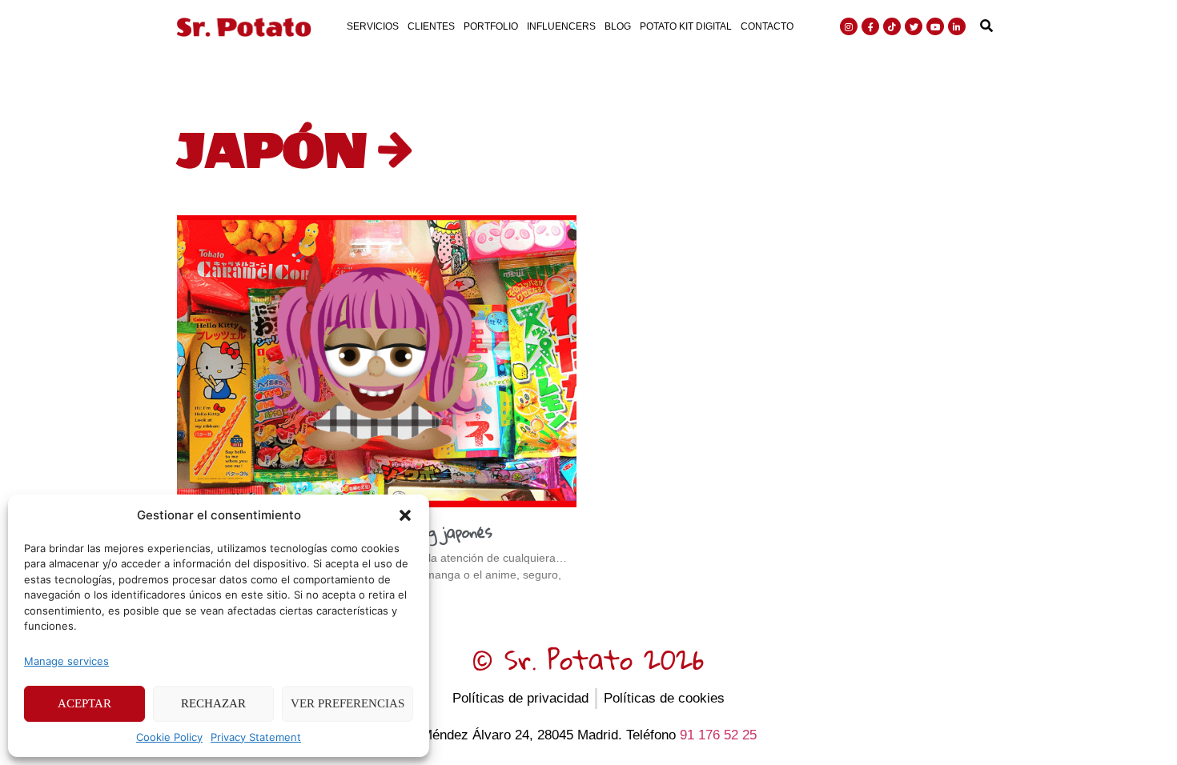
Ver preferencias (347, 703)
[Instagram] (849, 26)
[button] (405, 515)
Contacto (767, 26)
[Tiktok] (892, 26)
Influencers (561, 26)
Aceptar (84, 703)
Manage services (66, 661)
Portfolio (491, 26)
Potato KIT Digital (686, 26)
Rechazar (213, 703)
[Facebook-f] (870, 26)
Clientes (431, 26)
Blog (618, 26)
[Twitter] (913, 26)
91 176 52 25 (718, 735)
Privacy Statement (256, 737)
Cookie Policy (169, 737)
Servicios (373, 26)
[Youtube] (935, 26)
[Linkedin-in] (957, 26)
